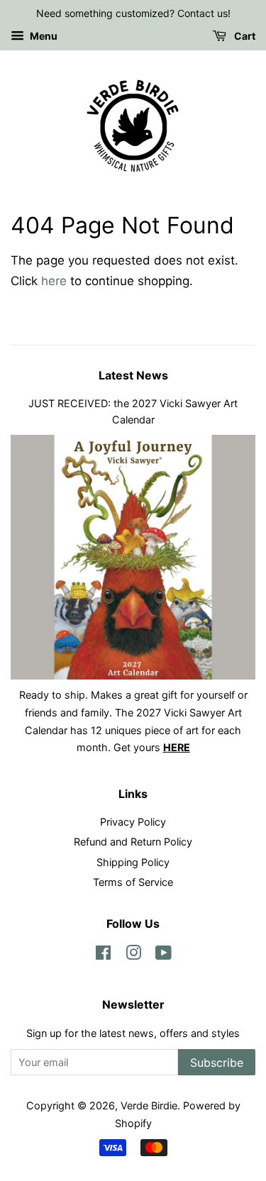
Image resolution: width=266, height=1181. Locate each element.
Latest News (133, 375)
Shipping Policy (133, 862)
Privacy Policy (133, 822)
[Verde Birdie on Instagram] (133, 955)
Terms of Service (133, 882)
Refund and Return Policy (133, 842)
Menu (42, 36)
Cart (243, 36)
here (54, 281)
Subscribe (216, 1062)
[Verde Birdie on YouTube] (163, 955)
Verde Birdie (149, 1105)
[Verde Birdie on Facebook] (103, 955)
